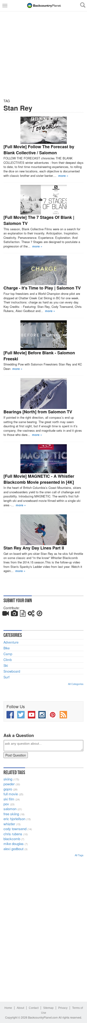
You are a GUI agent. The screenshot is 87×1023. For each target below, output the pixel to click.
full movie (10, 793)
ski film (8, 798)
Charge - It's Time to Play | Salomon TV (42, 288)
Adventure (11, 642)
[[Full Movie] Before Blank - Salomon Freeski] (43, 335)
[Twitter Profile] (21, 714)
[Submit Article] (23, 614)
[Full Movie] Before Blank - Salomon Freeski (39, 356)
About (20, 1008)
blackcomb (11, 838)
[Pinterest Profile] (52, 714)
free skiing (11, 813)
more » (63, 175)
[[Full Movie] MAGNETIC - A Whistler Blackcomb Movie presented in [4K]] (43, 458)
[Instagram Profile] (42, 714)
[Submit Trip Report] (39, 614)
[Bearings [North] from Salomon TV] (43, 393)
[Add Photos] (14, 614)
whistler (9, 823)
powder (9, 783)
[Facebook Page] (10, 714)
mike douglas (13, 843)
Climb (7, 659)
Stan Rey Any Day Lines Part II (33, 548)
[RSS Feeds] (63, 714)
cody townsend (14, 828)
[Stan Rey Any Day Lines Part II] (43, 529)
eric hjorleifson (14, 818)
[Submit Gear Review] (31, 614)
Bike (6, 648)
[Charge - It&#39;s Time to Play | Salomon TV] (43, 270)
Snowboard (11, 671)
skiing (7, 778)
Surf (6, 677)
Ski (5, 665)
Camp (7, 653)
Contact (34, 1008)
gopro (7, 788)
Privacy (63, 1008)
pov (6, 803)
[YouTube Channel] (31, 714)
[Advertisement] (43, 55)
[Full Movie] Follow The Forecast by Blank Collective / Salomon (38, 150)
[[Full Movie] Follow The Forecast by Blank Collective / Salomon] (43, 130)
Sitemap (48, 1008)
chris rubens (12, 833)
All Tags (79, 855)
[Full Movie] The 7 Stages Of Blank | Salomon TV (38, 220)
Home (8, 1008)
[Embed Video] (5, 614)
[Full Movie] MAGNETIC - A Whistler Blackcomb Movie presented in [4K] (38, 479)
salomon (9, 808)
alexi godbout (13, 848)
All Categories (76, 684)
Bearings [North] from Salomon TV (37, 412)
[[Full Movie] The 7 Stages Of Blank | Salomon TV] (43, 199)
